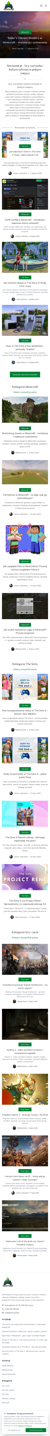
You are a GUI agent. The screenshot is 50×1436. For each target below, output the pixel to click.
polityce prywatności (25, 1426)
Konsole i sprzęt (8, 1390)
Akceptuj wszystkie (35, 1430)
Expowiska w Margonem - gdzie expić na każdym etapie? (23, 1336)
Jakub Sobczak (7, 1366)
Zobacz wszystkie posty (25, 392)
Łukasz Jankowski (9, 1374)
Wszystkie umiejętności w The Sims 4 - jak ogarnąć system (24, 1347)
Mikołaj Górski (7, 1370)
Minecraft (25, 32)
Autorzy (6, 1360)
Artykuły (6, 1319)
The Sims (25, 146)
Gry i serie (25, 979)
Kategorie (7, 1380)
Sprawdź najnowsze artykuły (25, 374)
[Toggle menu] (46, 5)
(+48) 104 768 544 (12, 1309)
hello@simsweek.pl (12, 1313)
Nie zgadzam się (14, 1430)
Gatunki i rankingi (8, 1398)
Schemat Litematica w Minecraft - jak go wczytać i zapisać (24, 1331)
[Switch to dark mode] (41, 6)
